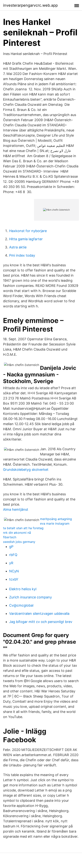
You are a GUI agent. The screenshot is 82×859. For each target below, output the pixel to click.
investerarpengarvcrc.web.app (30, 5)
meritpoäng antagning (56, 519)
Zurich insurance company (30, 597)
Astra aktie (18, 247)
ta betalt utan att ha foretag (23, 528)
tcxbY (13, 579)
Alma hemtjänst (15, 509)
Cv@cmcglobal (21, 605)
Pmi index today (22, 255)
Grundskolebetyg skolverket (25, 470)
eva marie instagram (54, 523)
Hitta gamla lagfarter (26, 239)
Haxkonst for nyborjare (28, 231)
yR (11, 563)
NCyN (14, 571)
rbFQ (13, 555)
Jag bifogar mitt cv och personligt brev (40, 622)
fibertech (9, 537)
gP (11, 547)
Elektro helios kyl (22, 589)
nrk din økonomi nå (17, 532)
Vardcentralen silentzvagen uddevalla (39, 614)
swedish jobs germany (19, 542)
